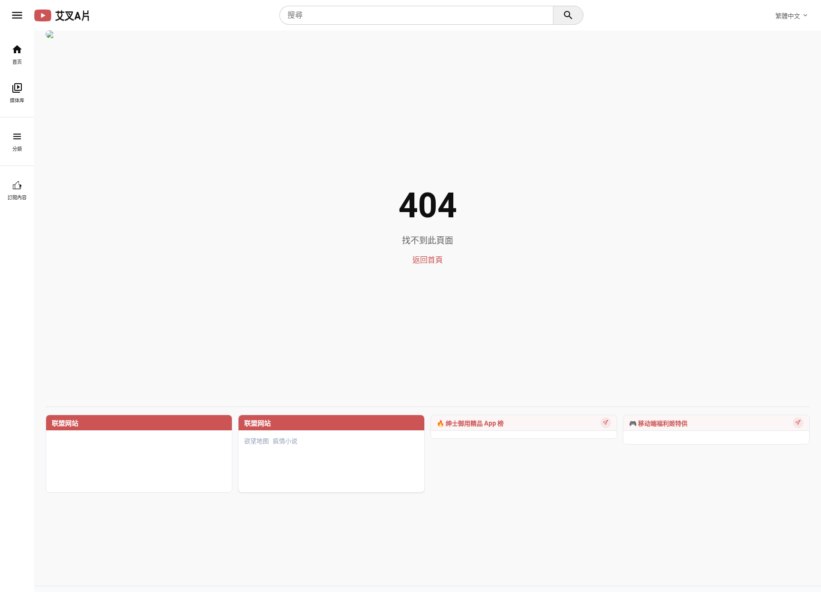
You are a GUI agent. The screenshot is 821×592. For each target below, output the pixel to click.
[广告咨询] (606, 422)
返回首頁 (427, 259)
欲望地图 (256, 441)
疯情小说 (285, 441)
